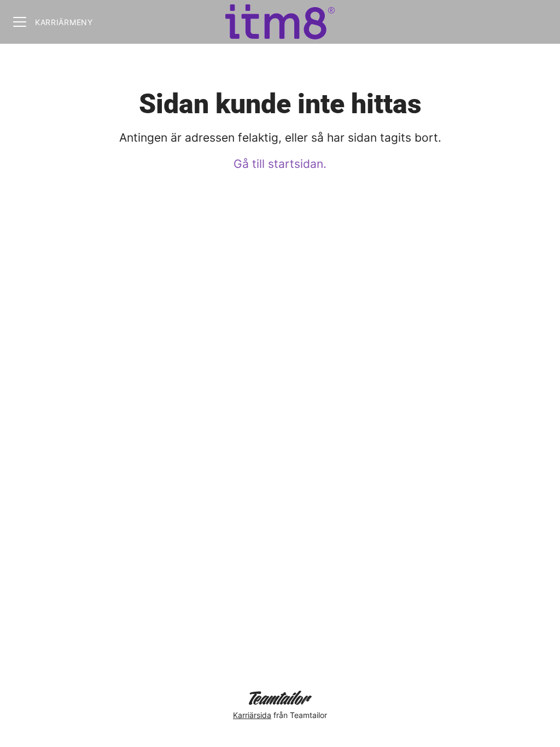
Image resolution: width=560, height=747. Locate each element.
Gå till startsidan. (280, 164)
